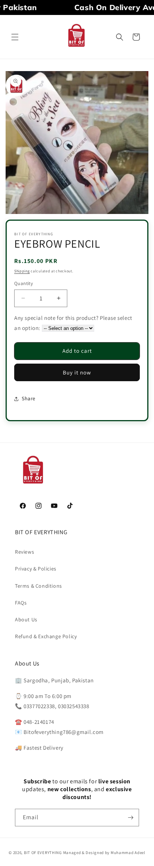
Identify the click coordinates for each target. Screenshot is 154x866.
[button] (15, 37)
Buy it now (77, 372)
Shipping (22, 271)
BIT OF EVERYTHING (43, 852)
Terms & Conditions (38, 585)
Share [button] (29, 398)
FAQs (21, 602)
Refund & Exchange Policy (46, 636)
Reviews (24, 551)
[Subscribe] (130, 817)
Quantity (23, 283)
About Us (26, 619)
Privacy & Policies (35, 568)
